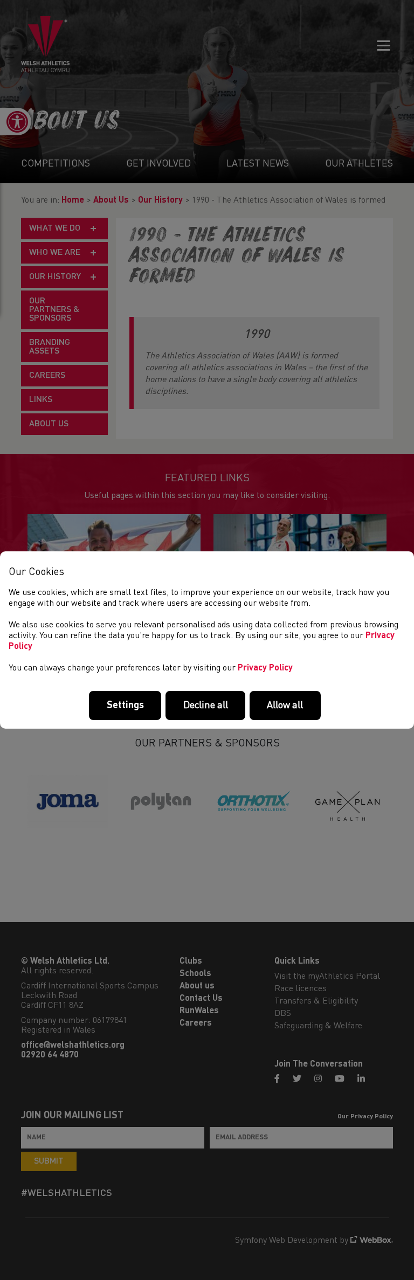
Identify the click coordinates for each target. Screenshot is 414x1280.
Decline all (205, 705)
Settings (125, 705)
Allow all (285, 705)
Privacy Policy (265, 668)
